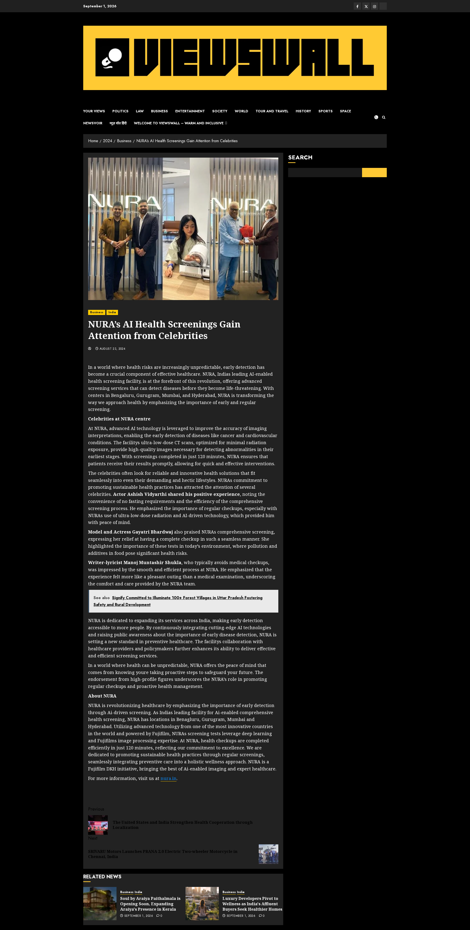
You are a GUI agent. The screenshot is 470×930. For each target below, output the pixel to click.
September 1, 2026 (138, 916)
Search (300, 157)
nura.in (168, 778)
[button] (384, 117)
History (303, 111)
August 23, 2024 (112, 349)
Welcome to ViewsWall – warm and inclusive (178, 123)
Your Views (94, 111)
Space (345, 111)
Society (219, 111)
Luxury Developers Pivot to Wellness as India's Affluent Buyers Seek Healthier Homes (252, 904)
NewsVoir (92, 123)
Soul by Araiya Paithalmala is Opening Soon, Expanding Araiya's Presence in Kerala (150, 904)
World (241, 111)
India (112, 312)
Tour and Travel (272, 111)
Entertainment (190, 111)
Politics (120, 111)
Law (140, 111)
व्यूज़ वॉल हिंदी (118, 123)
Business (159, 111)
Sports (325, 111)
